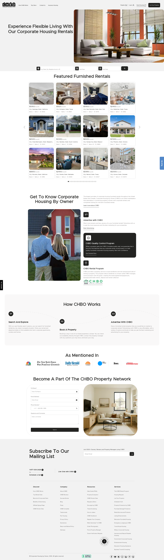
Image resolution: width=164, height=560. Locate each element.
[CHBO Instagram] (122, 556)
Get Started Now (91, 253)
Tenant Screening (92, 509)
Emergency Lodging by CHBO (122, 523)
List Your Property (154, 5)
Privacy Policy (64, 519)
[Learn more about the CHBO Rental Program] (92, 282)
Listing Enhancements (120, 516)
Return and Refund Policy (67, 526)
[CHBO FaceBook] (111, 556)
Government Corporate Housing (123, 539)
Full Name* (34, 388)
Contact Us (42, 5)
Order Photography (92, 526)
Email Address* (35, 396)
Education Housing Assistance (122, 546)
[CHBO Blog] (118, 556)
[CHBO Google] (133, 556)
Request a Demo (91, 502)
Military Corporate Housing (121, 530)
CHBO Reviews (64, 495)
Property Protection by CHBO (122, 505)
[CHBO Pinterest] (129, 556)
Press (61, 505)
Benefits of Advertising (39, 502)
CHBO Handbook (92, 516)
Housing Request (119, 495)
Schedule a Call (35, 475)
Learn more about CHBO (91, 205)
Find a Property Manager (94, 530)
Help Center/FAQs (92, 491)
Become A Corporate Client (40, 498)
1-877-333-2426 (35, 470)
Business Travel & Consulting (122, 549)
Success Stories (64, 498)
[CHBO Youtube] (115, 556)
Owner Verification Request (94, 533)
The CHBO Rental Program (121, 491)
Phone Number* (35, 405)
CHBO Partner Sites (38, 509)
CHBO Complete (64, 509)
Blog (61, 502)
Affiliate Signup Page (39, 505)
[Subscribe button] (132, 454)
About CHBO (63, 491)
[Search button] (124, 68)
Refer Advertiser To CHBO (94, 523)
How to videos (91, 512)
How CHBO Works (23, 5)
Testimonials (63, 512)
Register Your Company (93, 519)
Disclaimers (63, 523)
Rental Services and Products (122, 512)
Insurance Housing (53, 5)
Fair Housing (63, 516)
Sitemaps (62, 530)
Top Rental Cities (37, 495)
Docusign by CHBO (92, 505)
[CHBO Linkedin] (125, 556)
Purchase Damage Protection (122, 509)
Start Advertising (88, 228)
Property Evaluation (92, 495)
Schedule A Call (118, 502)
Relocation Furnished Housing (122, 519)
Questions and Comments (38, 413)
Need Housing (140, 5)
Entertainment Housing (120, 542)
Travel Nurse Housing (120, 526)
